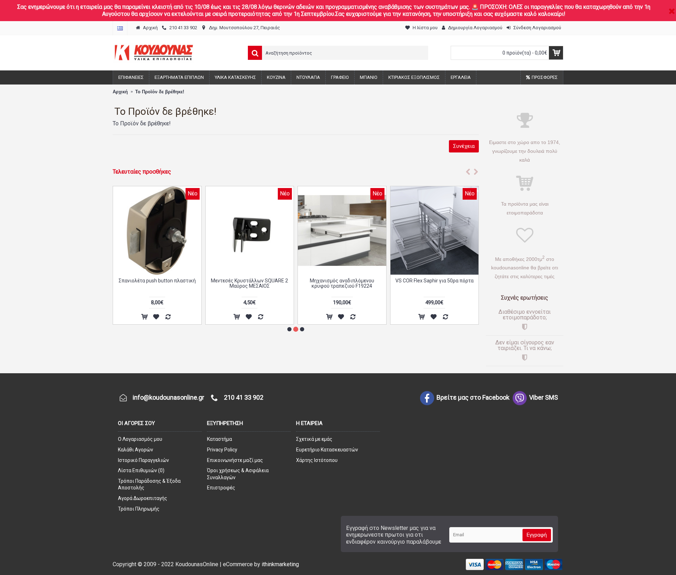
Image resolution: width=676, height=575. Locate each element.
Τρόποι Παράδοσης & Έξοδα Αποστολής (149, 484)
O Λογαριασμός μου (140, 439)
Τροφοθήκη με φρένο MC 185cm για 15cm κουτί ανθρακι (342, 283)
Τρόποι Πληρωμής (138, 509)
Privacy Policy (222, 449)
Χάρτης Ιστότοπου (317, 460)
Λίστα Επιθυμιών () (141, 470)
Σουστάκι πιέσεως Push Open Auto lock (157, 283)
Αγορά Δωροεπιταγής (142, 498)
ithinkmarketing (280, 564)
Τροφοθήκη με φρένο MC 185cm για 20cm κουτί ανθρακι (249, 283)
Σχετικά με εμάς (314, 439)
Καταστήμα (219, 439)
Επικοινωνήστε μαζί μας (235, 460)
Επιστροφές (221, 487)
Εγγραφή (537, 535)
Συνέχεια (464, 146)
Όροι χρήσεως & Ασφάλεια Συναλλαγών (238, 474)
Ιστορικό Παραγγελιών (143, 460)
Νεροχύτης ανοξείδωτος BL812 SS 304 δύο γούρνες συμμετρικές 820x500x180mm (434, 286)
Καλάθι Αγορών (135, 449)
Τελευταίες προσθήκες (142, 171)
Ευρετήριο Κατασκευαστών (327, 449)
